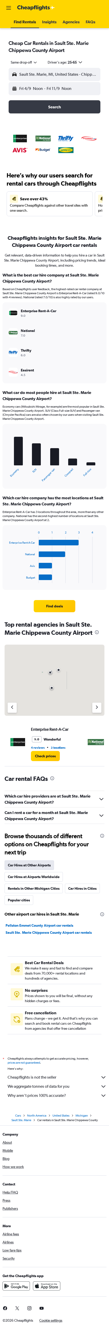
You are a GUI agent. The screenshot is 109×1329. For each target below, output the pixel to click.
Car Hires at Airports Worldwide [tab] (34, 877)
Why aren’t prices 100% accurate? (37, 1095)
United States (60, 1115)
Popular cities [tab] (19, 900)
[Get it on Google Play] (16, 1286)
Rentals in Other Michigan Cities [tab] (34, 888)
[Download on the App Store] (46, 1286)
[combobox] (24, 62)
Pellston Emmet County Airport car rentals (39, 925)
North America (36, 1115)
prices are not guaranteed (24, 1062)
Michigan (82, 1115)
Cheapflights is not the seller (32, 1077)
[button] (8, 7)
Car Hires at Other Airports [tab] (29, 865)
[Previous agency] (12, 708)
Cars (18, 1115)
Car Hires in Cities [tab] (82, 888)
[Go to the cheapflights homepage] (36, 7)
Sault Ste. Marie (21, 1120)
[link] (54, 606)
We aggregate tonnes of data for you (38, 1086)
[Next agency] (96, 708)
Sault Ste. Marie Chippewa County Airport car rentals (49, 932)
